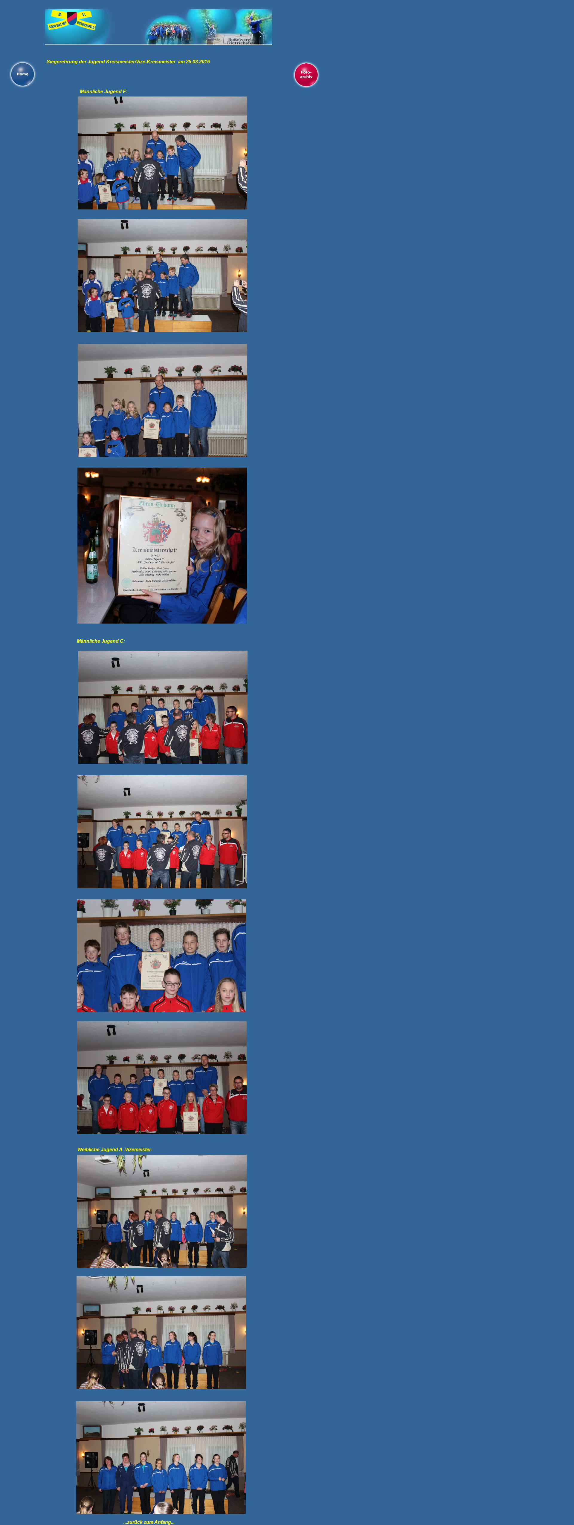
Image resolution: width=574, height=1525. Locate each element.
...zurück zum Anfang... (149, 1522)
